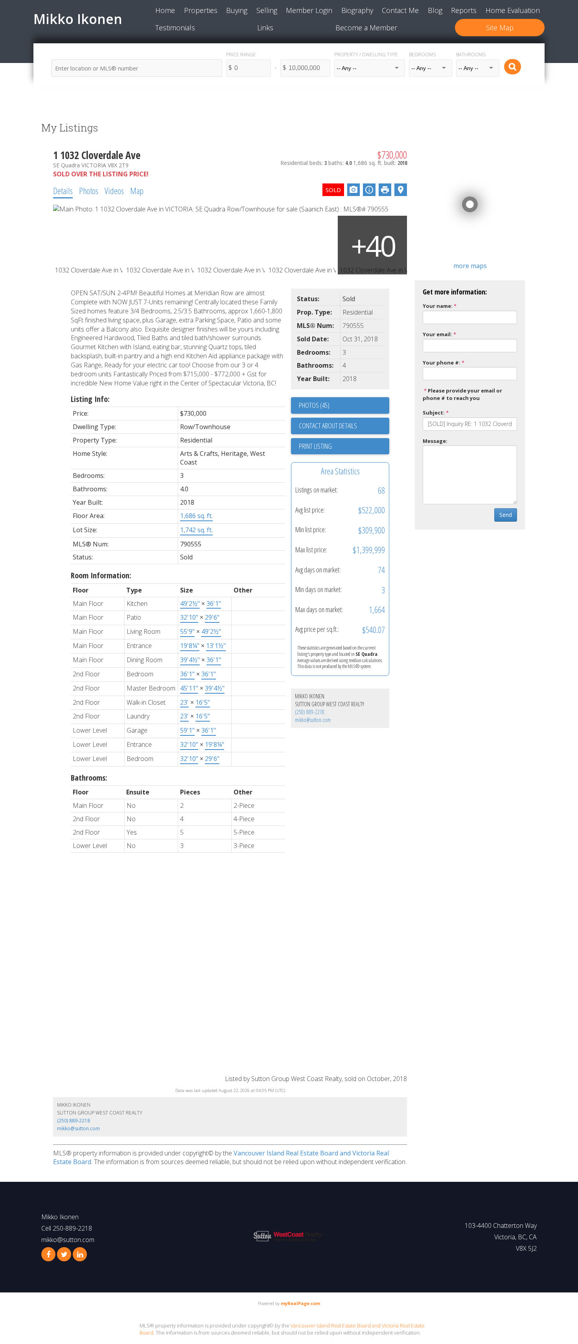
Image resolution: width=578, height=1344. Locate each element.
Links (265, 27)
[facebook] (48, 1254)
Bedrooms (422, 54)
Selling (266, 10)
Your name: (438, 305)
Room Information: (101, 575)
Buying (236, 10)
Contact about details (328, 425)
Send (505, 514)
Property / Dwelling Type (366, 54)
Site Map (500, 27)
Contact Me (400, 10)
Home (165, 10)
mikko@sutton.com (313, 720)
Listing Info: (90, 399)
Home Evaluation (513, 10)
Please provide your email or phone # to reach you (462, 394)
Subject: (434, 412)
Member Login (309, 10)
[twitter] (64, 1254)
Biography (357, 10)
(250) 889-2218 (309, 712)
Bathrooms (471, 54)
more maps (470, 265)
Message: (435, 440)
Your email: (437, 334)
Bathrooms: (89, 777)
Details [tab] (63, 190)
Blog (435, 10)
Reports (464, 10)
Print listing (315, 446)
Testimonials (175, 27)
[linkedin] (80, 1254)
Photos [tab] (88, 190)
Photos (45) (314, 405)
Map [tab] (137, 190)
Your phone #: (441, 362)
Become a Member (366, 27)
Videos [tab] (114, 190)
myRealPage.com (300, 1303)
